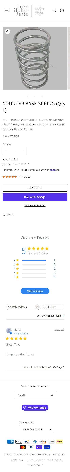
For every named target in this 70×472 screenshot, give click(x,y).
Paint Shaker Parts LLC (22, 454)
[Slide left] (27, 96)
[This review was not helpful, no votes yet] (60, 367)
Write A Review (35, 291)
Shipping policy (37, 465)
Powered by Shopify (41, 454)
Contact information (35, 460)
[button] (7, 10)
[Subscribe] (52, 395)
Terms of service (55, 460)
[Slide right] (42, 96)
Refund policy (17, 460)
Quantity (7, 144)
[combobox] (50, 315)
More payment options (35, 205)
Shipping (6, 164)
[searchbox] (20, 307)
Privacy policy (59, 454)
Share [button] (9, 214)
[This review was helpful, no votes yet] (54, 367)
